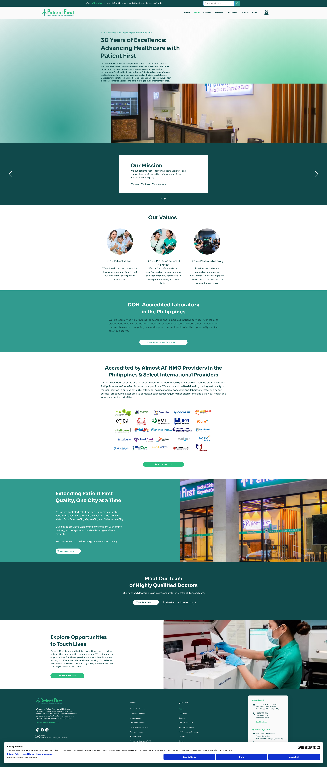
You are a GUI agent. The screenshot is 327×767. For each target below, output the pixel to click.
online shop (96, 3)
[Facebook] (42, 730)
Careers (182, 736)
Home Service (135, 736)
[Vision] (162, 199)
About (181, 709)
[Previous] (10, 174)
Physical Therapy (136, 732)
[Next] (316, 174)
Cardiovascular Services (139, 727)
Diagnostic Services (137, 709)
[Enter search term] (237, 3)
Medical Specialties (186, 727)
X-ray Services (135, 718)
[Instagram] (37, 730)
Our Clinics (183, 713)
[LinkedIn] (47, 730)
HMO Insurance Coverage (188, 732)
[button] (266, 12)
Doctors (182, 718)
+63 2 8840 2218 (262, 715)
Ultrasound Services (137, 723)
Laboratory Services (137, 713)
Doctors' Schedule (186, 723)
